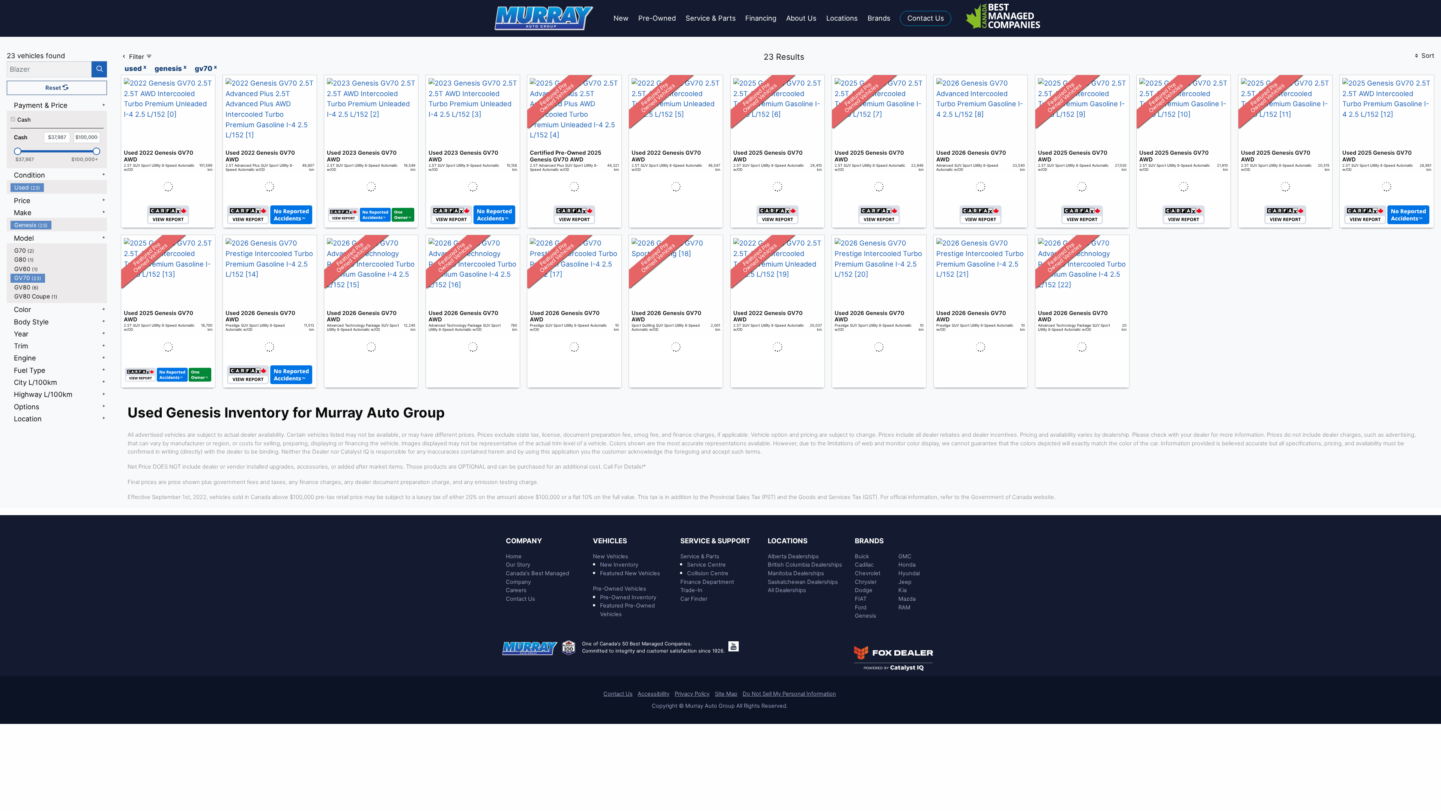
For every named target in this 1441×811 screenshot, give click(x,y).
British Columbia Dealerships (805, 564)
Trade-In (691, 590)
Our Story (518, 564)
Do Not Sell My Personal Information (789, 693)
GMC (905, 556)
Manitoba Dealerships (796, 573)
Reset (54, 87)
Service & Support (715, 540)
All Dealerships (787, 590)
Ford (860, 607)
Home (514, 556)
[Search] (99, 69)
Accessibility (653, 693)
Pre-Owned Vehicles (619, 588)
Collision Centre (707, 573)
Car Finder (693, 598)
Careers (516, 590)
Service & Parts (699, 556)
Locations (788, 540)
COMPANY (524, 540)
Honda (907, 564)
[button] (621, 18)
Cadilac (864, 564)
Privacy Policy (692, 693)
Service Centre (706, 564)
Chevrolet (867, 573)
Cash (24, 119)
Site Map (726, 693)
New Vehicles (610, 556)
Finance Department (707, 582)
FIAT (860, 598)
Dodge (863, 590)
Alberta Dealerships (793, 556)
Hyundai (909, 573)
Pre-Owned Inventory (628, 597)
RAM (904, 607)
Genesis (865, 615)
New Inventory (619, 564)
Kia (902, 590)
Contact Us (520, 598)
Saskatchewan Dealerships (803, 582)
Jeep (905, 582)
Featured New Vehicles (630, 573)
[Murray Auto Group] (544, 18)
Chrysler (866, 582)
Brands (869, 540)
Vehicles (610, 540)
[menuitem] (59, 187)
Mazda (907, 598)
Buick (862, 556)
